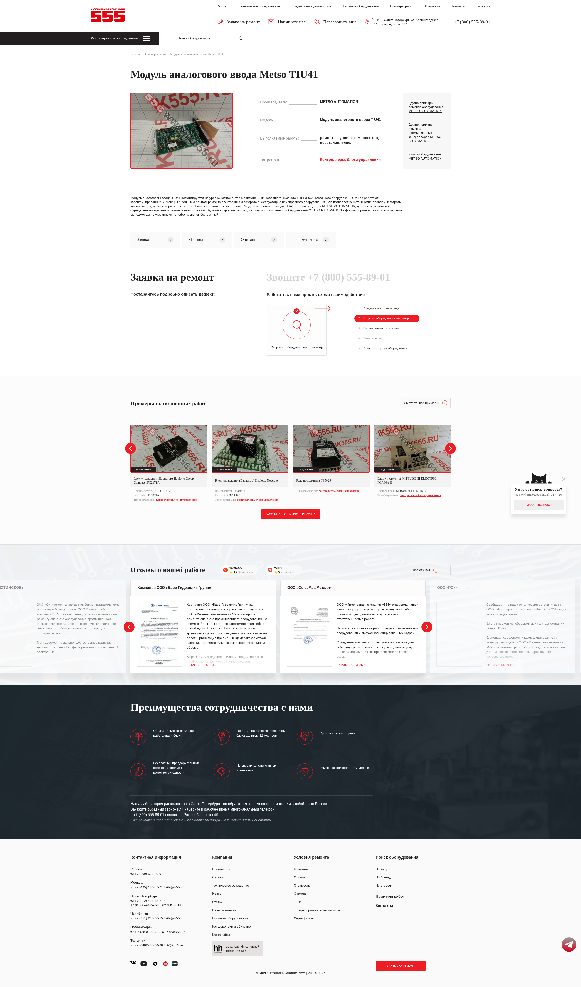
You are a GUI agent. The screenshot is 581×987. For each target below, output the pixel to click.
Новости (218, 893)
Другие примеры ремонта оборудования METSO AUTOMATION (426, 107)
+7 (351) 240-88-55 (149, 918)
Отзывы (218, 877)
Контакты (458, 6)
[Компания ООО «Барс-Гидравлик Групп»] (159, 634)
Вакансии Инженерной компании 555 (242, 948)
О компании (221, 869)
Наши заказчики (224, 910)
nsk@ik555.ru (176, 932)
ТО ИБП (300, 902)
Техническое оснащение (230, 885)
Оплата (299, 877)
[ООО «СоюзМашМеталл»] (309, 634)
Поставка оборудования (361, 6)
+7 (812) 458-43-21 (149, 901)
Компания (432, 6)
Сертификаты (304, 918)
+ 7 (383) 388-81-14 (149, 932)
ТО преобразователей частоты (317, 910)
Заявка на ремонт (400, 965)
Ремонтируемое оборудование (114, 38)
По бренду (383, 877)
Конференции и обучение (231, 926)
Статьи (217, 902)
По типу (381, 869)
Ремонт (222, 6)
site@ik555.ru (175, 887)
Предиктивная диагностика (311, 6)
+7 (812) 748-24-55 (144, 905)
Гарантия (483, 6)
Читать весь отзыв (201, 664)
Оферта (300, 893)
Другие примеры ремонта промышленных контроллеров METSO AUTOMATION (425, 133)
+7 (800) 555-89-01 (472, 21)
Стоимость (302, 885)
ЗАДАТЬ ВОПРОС (538, 505)
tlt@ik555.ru (174, 945)
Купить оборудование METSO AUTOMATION (425, 156)
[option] (168, 464)
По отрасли (384, 885)
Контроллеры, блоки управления (176, 499)
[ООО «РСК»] (459, 634)
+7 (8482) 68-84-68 (149, 945)
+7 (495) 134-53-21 (149, 887)
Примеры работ (402, 6)
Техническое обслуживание (259, 6)
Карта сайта (221, 934)
